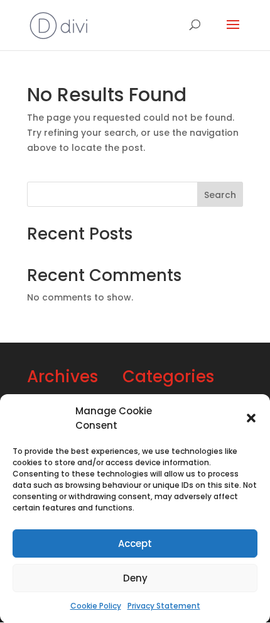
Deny (135, 578)
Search (220, 195)
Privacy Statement (163, 605)
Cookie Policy (95, 605)
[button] (251, 418)
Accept (135, 543)
